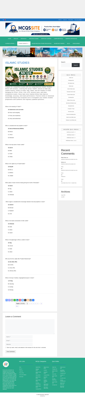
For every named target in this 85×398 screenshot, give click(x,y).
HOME (9, 38)
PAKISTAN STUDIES (34, 38)
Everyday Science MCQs (38, 383)
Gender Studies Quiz (71, 94)
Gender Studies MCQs (38, 387)
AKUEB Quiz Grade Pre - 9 (71, 132)
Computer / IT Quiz (71, 108)
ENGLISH (16, 38)
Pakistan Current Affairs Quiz (71, 120)
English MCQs (38, 367)
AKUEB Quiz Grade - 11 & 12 (71, 140)
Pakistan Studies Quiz (55, 371)
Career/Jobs (21, 376)
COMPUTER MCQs (58, 38)
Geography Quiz (71, 105)
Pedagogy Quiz (71, 80)
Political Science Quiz (71, 100)
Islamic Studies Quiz (71, 88)
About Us (60, 19)
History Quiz (71, 86)
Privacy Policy (70, 19)
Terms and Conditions (78, 19)
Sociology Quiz (71, 97)
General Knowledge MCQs (45, 381)
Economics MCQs (45, 377)
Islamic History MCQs (38, 377)
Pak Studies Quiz (71, 83)
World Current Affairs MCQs (46, 385)
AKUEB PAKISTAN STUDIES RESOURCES (41, 43)
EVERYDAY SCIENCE (46, 38)
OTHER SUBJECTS (23, 43)
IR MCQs (45, 370)
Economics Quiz (71, 111)
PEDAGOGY (23, 38)
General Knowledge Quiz (71, 114)
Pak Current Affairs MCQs (46, 388)
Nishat (62, 166)
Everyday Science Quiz (71, 91)
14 (41, 303)
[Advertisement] (40, 9)
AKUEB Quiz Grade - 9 (71, 134)
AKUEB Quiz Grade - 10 (71, 137)
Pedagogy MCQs (37, 370)
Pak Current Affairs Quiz (62, 387)
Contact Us (65, 19)
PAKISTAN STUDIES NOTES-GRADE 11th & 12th (69, 159)
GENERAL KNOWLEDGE (71, 38)
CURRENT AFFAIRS (9, 43)
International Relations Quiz (71, 103)
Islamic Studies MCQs (38, 381)
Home (20, 367)
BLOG (68, 43)
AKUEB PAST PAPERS (59, 43)
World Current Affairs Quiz (71, 117)
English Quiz (71, 77)
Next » (17, 306)
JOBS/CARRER (76, 43)
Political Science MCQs (46, 368)
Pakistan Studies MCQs (38, 373)
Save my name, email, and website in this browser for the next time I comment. (26, 347)
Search (63, 62)
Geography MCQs (45, 373)
